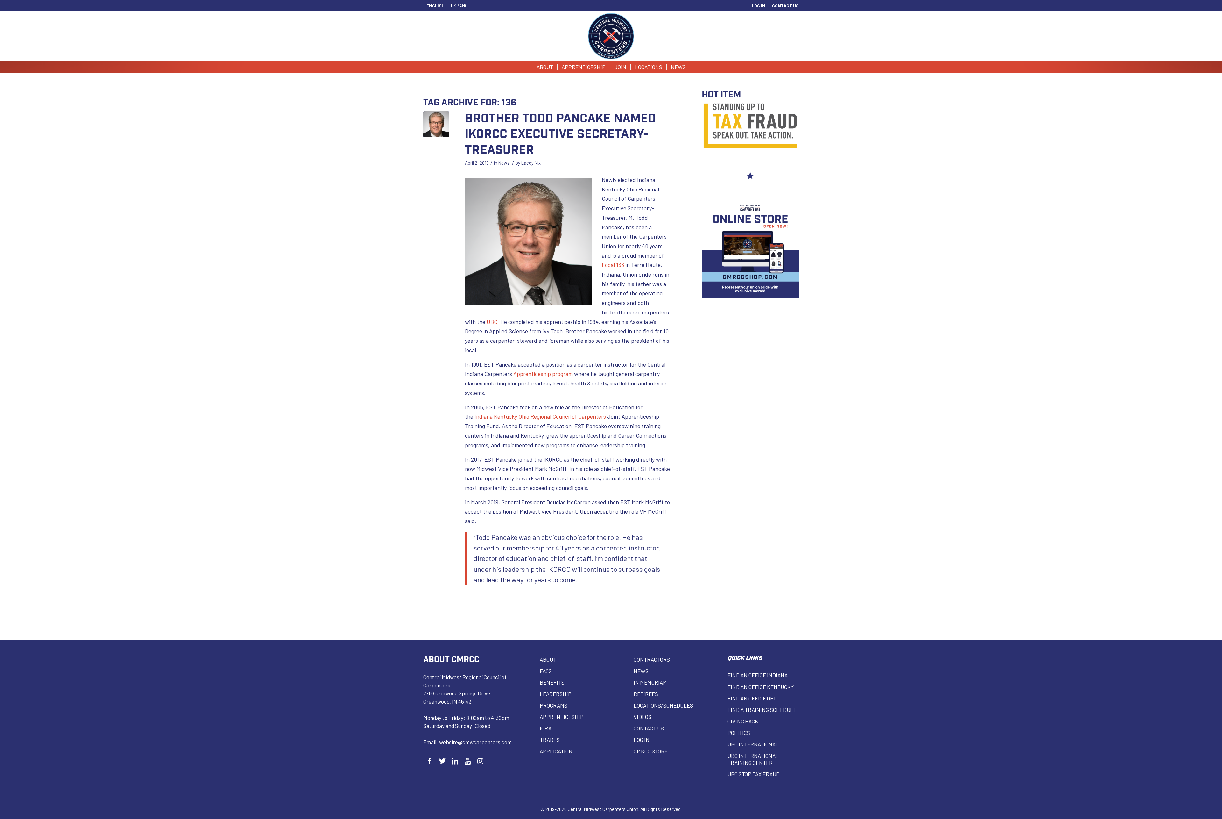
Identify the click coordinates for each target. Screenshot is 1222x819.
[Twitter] (442, 760)
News (503, 163)
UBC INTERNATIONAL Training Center (753, 759)
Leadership (556, 694)
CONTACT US (785, 5)
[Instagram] (480, 760)
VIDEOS (642, 717)
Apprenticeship (562, 717)
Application (556, 751)
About (548, 659)
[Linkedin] (455, 760)
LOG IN (758, 5)
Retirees (646, 694)
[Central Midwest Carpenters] (611, 36)
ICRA (545, 728)
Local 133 (613, 264)
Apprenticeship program (543, 373)
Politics (738, 732)
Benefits (552, 682)
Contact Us (649, 728)
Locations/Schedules (663, 705)
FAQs (546, 671)
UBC (492, 321)
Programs (553, 705)
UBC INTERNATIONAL (753, 744)
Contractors (652, 659)
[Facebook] (429, 760)
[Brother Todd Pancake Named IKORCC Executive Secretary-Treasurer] (436, 124)
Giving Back (742, 721)
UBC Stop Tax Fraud (753, 774)
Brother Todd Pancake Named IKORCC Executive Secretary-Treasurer (560, 133)
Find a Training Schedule (762, 710)
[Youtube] (467, 760)
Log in (642, 739)
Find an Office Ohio (753, 698)
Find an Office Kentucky (760, 687)
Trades (550, 739)
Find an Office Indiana (757, 675)
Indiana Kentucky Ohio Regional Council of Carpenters (540, 416)
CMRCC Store (651, 751)
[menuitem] (758, 5)
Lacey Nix (531, 163)
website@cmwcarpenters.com (475, 742)
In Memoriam (650, 682)
